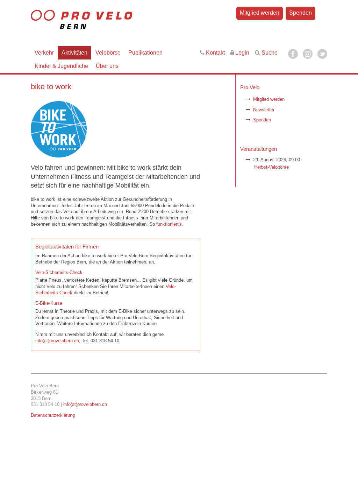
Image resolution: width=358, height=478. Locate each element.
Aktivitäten (74, 53)
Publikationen (145, 53)
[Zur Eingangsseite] (106, 23)
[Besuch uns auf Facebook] (293, 54)
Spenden (300, 13)
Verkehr (44, 53)
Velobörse (108, 53)
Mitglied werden (259, 13)
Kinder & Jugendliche (61, 66)
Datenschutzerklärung (53, 415)
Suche (269, 53)
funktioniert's (169, 224)
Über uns (107, 66)
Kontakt (215, 53)
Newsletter (263, 109)
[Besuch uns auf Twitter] (322, 54)
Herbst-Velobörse (271, 167)
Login (241, 53)
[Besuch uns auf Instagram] (308, 54)
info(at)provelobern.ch (57, 340)
